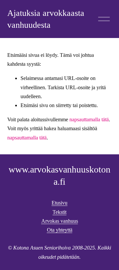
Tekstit (59, 212)
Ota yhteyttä (59, 230)
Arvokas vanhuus (59, 221)
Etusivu (59, 203)
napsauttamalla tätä (89, 119)
